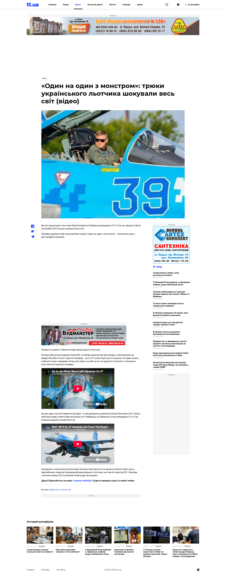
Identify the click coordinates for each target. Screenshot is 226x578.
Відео (78, 4)
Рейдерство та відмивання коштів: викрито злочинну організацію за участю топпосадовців (170, 343)
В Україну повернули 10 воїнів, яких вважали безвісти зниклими (170, 314)
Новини (52, 4)
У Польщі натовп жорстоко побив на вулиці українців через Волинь (155, 553)
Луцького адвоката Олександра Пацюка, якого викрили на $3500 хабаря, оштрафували (185, 553)
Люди (66, 4)
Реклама (45, 570)
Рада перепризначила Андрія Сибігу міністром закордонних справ (171, 354)
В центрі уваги (95, 4)
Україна (52, 490)
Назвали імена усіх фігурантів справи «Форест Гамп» (168, 323)
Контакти (61, 570)
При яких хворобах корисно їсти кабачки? (68, 551)
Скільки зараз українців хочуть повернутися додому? (168, 304)
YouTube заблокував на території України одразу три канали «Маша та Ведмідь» (171, 294)
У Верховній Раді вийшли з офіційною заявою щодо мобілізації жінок (171, 283)
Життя (112, 4)
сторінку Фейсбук (82, 480)
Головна (30, 570)
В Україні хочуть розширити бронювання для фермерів (166, 333)
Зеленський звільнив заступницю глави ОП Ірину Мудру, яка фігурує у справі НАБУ (171, 364)
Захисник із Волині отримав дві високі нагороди (124, 552)
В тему (157, 266)
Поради (126, 4)
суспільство (65, 490)
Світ (58, 490)
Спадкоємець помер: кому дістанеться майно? (166, 274)
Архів (139, 4)
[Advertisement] (113, 56)
